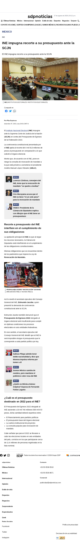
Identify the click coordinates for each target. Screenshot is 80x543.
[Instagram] (8, 455)
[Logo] (40, 17)
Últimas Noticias (9, 21)
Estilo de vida (47, 21)
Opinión (38, 21)
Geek (4, 517)
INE (3, 37)
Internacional (28, 21)
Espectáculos (7, 512)
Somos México (48, 25)
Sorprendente (7, 506)
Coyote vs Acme (8, 25)
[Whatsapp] (14, 111)
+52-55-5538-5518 (46, 467)
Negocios (65, 21)
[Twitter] (10, 111)
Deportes (57, 21)
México (19, 21)
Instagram (5, 537)
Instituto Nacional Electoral (17, 131)
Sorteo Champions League (29, 25)
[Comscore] (73, 455)
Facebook (5, 526)
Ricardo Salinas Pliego (67, 25)
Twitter (4, 532)
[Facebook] (6, 111)
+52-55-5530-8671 (46, 473)
